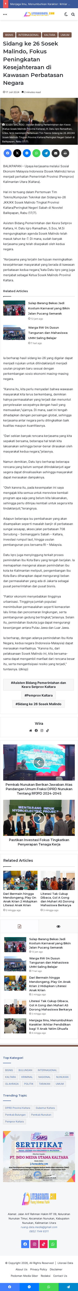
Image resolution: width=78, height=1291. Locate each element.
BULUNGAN (25, 1070)
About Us (21, 1269)
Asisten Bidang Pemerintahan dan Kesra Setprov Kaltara (39, 685)
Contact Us (60, 1275)
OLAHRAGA (12, 1083)
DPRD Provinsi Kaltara (17, 1107)
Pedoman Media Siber (24, 1275)
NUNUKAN (62, 1076)
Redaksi (45, 1275)
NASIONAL (44, 1076)
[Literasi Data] (39, 14)
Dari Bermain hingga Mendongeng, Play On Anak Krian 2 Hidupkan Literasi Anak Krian (20, 899)
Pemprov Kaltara (40, 695)
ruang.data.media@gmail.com (39, 1227)
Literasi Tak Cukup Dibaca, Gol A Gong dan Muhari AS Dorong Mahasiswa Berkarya (57, 899)
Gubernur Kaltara (45, 1107)
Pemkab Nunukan (41, 1114)
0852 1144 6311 (39, 1231)
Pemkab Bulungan (15, 1114)
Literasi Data (65, 1263)
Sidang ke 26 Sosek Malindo (39, 704)
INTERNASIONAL (28, 34)
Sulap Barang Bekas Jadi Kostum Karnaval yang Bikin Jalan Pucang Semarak (49, 308)
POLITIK (28, 1083)
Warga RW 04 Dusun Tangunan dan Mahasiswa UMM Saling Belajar (48, 333)
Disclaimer (56, 1269)
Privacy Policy (38, 1269)
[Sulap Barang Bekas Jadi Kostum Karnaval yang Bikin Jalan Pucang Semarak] (14, 308)
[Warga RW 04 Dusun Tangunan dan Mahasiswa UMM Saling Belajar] (14, 332)
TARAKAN (44, 1083)
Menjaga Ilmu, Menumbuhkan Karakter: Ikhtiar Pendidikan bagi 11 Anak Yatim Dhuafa (51, 1025)
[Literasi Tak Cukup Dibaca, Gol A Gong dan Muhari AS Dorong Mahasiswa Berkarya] (58, 880)
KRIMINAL (27, 1076)
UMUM (65, 34)
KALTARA (49, 34)
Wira (39, 723)
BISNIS (9, 34)
